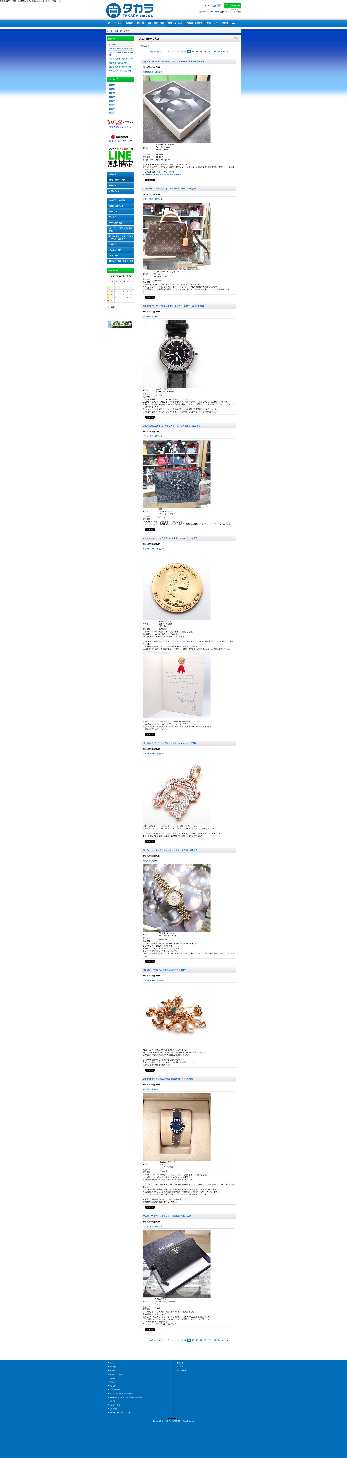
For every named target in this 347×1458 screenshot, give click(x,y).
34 (215, 52)
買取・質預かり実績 (117, 180)
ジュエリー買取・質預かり (153, 549)
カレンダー (180, 1367)
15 (193, 52)
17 (201, 52)
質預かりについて (116, 206)
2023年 (112, 97)
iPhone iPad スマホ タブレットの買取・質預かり (121, 237)
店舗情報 (112, 174)
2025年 (112, 89)
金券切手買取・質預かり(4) (120, 67)
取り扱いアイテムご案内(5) (120, 71)
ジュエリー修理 (115, 250)
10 (173, 52)
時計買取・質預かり (151, 317)
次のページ (223, 52)
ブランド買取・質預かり (152, 199)
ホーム (112, 1363)
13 (185, 52)
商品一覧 (112, 185)
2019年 (112, 113)
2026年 (112, 85)
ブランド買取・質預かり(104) (121, 59)
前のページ (155, 52)
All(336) (112, 45)
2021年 (112, 105)
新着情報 (113, 1367)
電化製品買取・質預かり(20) (120, 48)
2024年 (112, 93)
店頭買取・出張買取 (117, 200)
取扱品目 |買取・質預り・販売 (121, 261)
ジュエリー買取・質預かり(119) (121, 53)
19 (209, 52)
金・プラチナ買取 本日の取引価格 (121, 229)
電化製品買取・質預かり (152, 72)
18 (205, 52)
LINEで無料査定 (115, 223)
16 (197, 52)
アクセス (112, 217)
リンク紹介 (113, 256)
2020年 (112, 109)
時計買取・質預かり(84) (118, 63)
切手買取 (112, 244)
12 (181, 52)
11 (176, 52)
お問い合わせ (235, 6)
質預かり (160, 727)
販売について (114, 211)
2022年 (112, 101)
